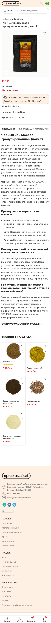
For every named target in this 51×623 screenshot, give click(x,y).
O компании (8, 587)
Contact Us (7, 571)
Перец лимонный (34, 368)
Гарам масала (9, 361)
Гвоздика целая (33, 401)
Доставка (6, 591)
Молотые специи (10, 528)
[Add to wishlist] (21, 350)
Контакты (6, 596)
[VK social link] (19, 117)
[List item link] (25, 487)
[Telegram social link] (23, 117)
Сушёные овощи (10, 566)
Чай (4, 557)
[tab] (8, 129)
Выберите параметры (21, 346)
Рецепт (5, 600)
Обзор (6, 19)
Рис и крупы (8, 575)
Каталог (6, 519)
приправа (7, 523)
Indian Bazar (18, 19)
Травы (5, 537)
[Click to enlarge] (6, 72)
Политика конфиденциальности (18, 605)
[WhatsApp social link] (16, 117)
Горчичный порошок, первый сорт (12, 437)
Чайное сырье (9, 562)
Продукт (7, 553)
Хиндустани (8, 541)
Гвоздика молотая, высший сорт (11, 402)
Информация (9, 582)
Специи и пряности (12, 532)
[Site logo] (11, 3)
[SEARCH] (46, 11)
